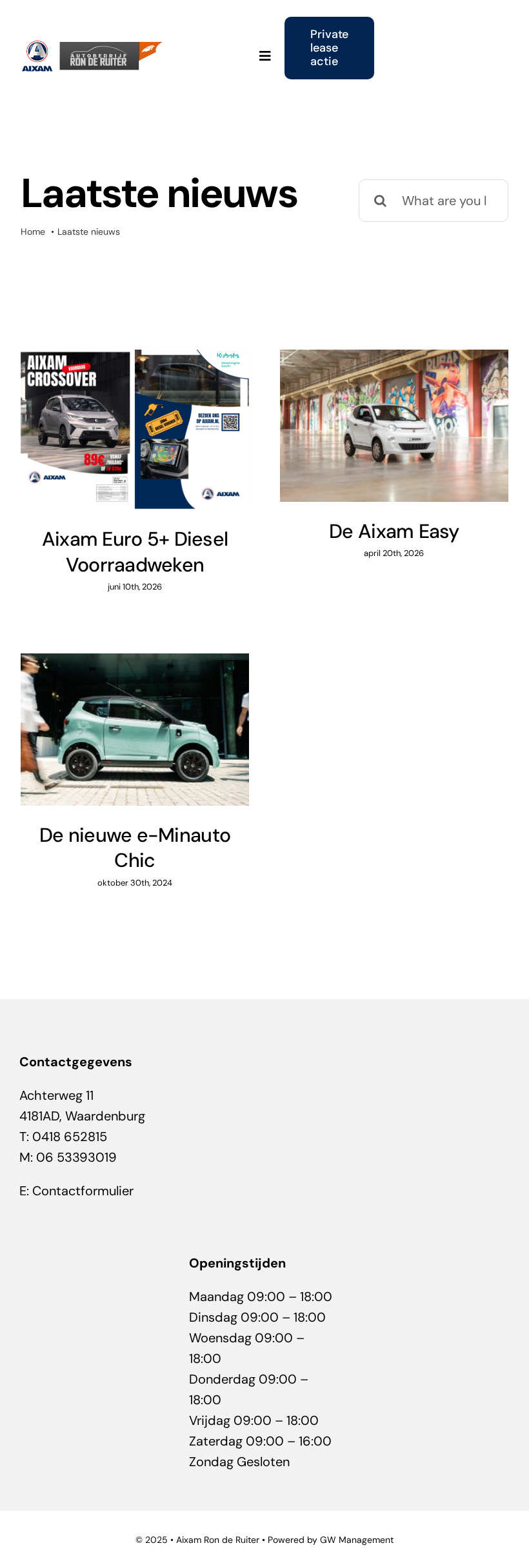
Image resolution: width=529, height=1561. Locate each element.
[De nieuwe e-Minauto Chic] (135, 729)
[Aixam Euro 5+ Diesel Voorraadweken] (135, 430)
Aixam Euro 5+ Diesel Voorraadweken (135, 551)
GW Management (357, 1540)
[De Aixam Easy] (394, 426)
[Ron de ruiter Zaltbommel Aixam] (95, 45)
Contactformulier (83, 1190)
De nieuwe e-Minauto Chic (134, 847)
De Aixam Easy (394, 531)
